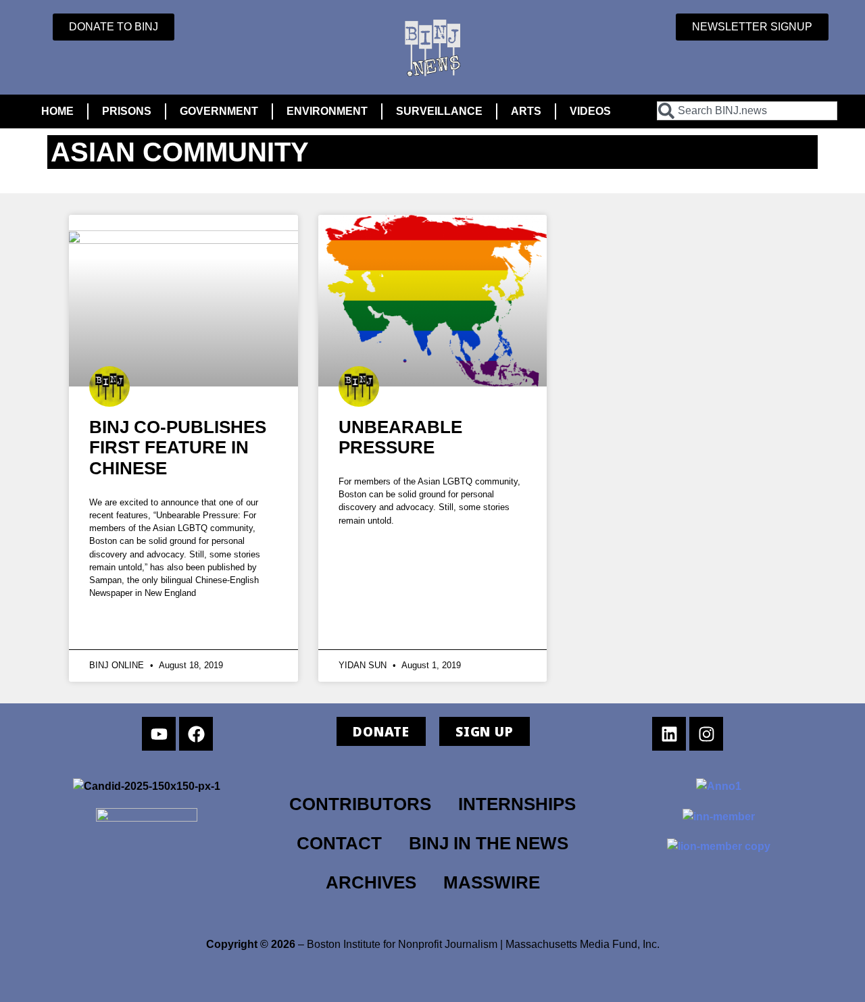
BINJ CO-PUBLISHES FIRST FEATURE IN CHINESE (177, 448)
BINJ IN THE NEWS (488, 843)
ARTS (526, 111)
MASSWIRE (491, 882)
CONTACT (339, 843)
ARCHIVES (371, 882)
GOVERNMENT (219, 111)
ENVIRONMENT (327, 111)
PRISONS (126, 111)
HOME (57, 111)
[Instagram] (706, 734)
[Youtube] (159, 734)
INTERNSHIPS (517, 804)
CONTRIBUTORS (360, 804)
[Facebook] (196, 734)
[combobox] (747, 110)
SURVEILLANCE (439, 111)
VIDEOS (590, 111)
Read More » (134, 625)
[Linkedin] (669, 734)
